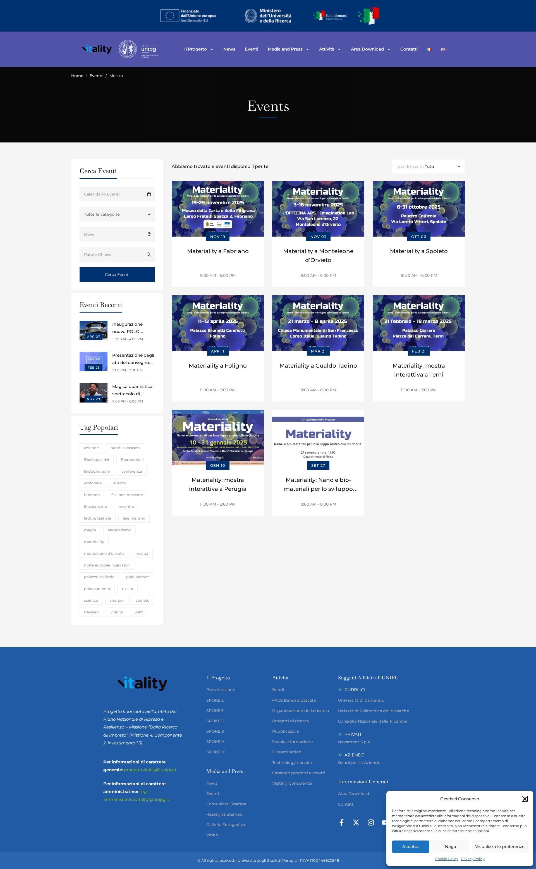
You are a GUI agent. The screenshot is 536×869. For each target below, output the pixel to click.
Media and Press (285, 49)
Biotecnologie (97, 471)
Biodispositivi (96, 459)
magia (90, 530)
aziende (91, 448)
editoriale (93, 483)
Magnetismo (119, 530)
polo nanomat (97, 588)
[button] (525, 799)
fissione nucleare (127, 494)
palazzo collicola (99, 577)
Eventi (251, 49)
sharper (117, 600)
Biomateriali (132, 459)
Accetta (410, 846)
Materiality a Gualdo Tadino (318, 365)
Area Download (367, 49)
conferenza (131, 471)
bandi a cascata (125, 448)
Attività (326, 49)
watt (139, 612)
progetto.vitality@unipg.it (150, 769)
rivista (127, 588)
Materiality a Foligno (218, 365)
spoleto (142, 600)
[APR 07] (93, 324)
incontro (126, 506)
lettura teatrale (97, 518)
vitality (117, 612)
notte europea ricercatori (107, 565)
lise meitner (134, 518)
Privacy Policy (473, 859)
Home (77, 75)
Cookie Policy (446, 859)
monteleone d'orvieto (104, 553)
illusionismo (95, 506)
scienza (91, 600)
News (229, 49)
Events (96, 75)
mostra (141, 553)
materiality (94, 541)
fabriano (92, 494)
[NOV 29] (93, 386)
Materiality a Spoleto (419, 251)
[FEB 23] (93, 355)
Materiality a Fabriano (218, 251)
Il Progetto (195, 49)
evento (119, 483)
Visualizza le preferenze (500, 846)
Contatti (409, 49)
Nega (450, 846)
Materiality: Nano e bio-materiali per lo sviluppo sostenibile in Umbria (318, 489)
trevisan (91, 612)
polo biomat (137, 577)
